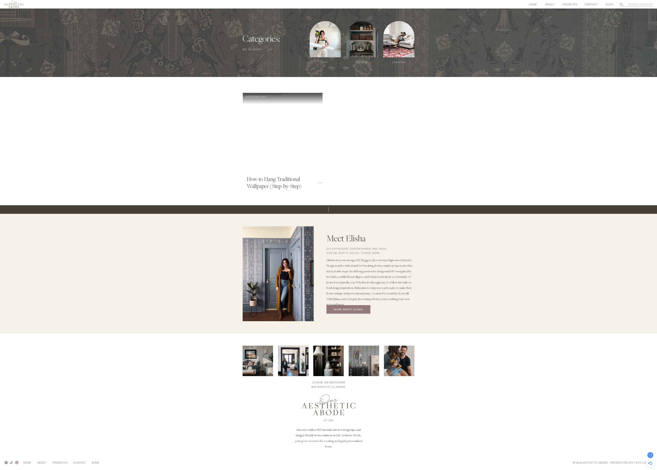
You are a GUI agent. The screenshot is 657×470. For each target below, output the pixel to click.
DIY (263, 96)
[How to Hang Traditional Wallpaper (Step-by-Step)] (283, 133)
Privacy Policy (622, 462)
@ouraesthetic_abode (328, 386)
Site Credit (644, 462)
